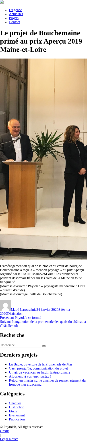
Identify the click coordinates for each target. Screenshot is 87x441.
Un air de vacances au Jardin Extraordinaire (39, 372)
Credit (4, 431)
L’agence (15, 10)
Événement (17, 415)
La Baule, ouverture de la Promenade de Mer (40, 364)
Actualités (16, 14)
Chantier (15, 403)
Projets (14, 18)
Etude (13, 411)
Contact (14, 22)
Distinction (15, 313)
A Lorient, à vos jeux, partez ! (30, 376)
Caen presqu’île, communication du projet (38, 368)
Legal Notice (9, 439)
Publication (17, 419)
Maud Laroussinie (23, 309)
